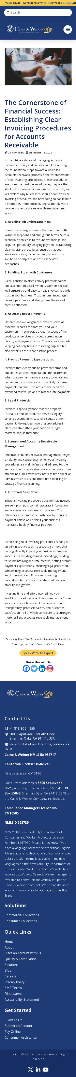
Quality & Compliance (20, 959)
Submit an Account (18, 1026)
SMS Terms (13, 988)
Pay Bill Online (12, 3)
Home (9, 941)
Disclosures (13, 994)
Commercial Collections (22, 915)
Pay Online (13, 1032)
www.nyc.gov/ (18, 874)
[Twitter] (34, 668)
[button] (67, 29)
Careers (10, 976)
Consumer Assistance (21, 1037)
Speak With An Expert (38, 653)
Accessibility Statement (22, 999)
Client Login (13, 1020)
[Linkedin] (42, 668)
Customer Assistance (34, 3)
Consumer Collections (21, 921)
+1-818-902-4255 (22, 728)
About (9, 947)
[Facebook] (26, 668)
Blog (8, 970)
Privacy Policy (15, 982)
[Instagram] (50, 668)
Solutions (11, 965)
